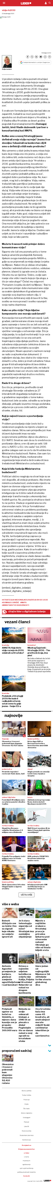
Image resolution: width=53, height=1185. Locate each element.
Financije (27, 1100)
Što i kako (26, 1108)
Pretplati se (26, 1145)
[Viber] (49, 56)
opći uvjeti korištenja (26, 1168)
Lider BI (26, 1126)
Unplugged (26, 1117)
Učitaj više (26, 895)
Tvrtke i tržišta (26, 1095)
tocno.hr (26, 1176)
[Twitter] (32, 56)
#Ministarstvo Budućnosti (15, 605)
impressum (26, 1161)
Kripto (27, 1104)
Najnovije (14, 715)
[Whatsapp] (45, 56)
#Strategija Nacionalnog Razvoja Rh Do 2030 (25, 600)
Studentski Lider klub (26, 1135)
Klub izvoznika (26, 1131)
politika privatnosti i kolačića (26, 1172)
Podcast (26, 1122)
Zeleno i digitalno (26, 1113)
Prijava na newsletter (26, 1149)
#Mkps (23, 602)
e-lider (26, 1153)
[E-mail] (40, 56)
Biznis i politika (26, 1091)
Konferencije (26, 1140)
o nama (26, 1157)
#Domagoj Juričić (10, 602)
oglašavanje (26, 1164)
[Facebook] (27, 56)
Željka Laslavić (7, 69)
